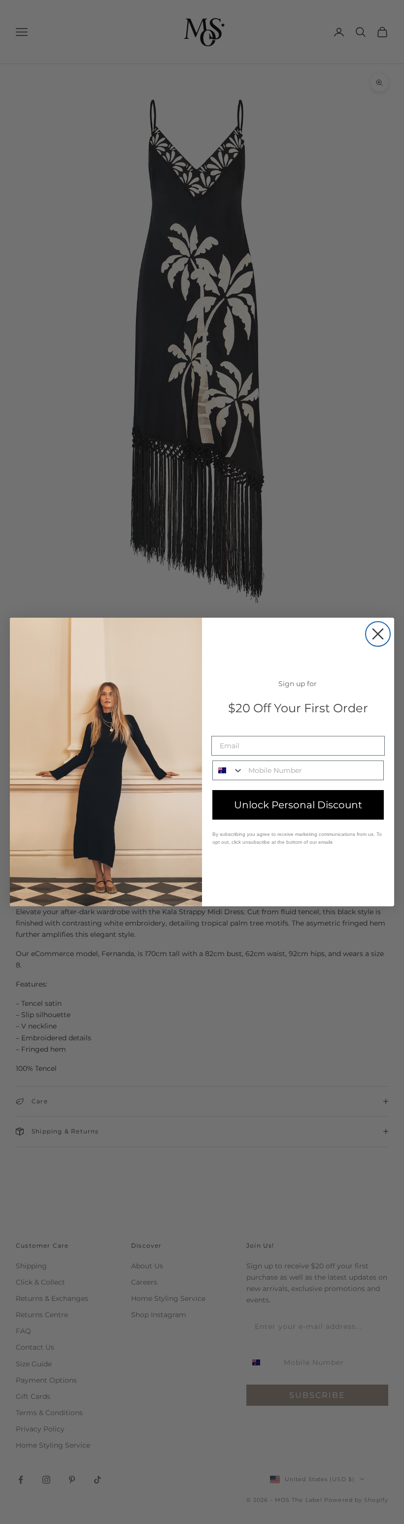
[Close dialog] (378, 634)
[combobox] (228, 770)
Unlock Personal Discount (298, 805)
